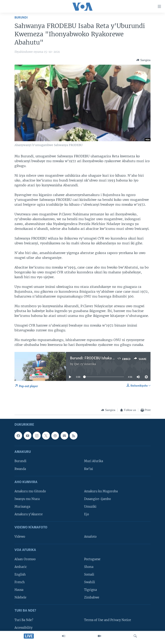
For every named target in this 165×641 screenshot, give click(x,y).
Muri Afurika (93, 461)
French (19, 582)
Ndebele (20, 597)
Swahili (89, 582)
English (20, 574)
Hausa (18, 590)
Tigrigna (90, 590)
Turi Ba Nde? (23, 620)
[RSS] (73, 435)
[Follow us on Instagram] (36, 435)
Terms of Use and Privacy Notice (107, 620)
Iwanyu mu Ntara (27, 499)
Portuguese (92, 559)
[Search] (135, 636)
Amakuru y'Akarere (28, 514)
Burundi (21, 17)
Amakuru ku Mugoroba (101, 491)
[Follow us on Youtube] (27, 435)
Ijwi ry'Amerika (85, 364)
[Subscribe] (64, 435)
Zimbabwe (91, 597)
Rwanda (20, 469)
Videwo (19, 536)
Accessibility (23, 627)
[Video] (99, 636)
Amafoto (90, 536)
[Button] (143, 60)
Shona (88, 566)
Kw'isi (88, 469)
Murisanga (22, 506)
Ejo (86, 514)
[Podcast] (55, 435)
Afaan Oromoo (25, 559)
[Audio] (64, 636)
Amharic (20, 566)
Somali (89, 574)
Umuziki (90, 506)
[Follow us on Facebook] (18, 435)
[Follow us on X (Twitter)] (46, 435)
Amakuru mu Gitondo (30, 491)
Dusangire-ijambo (97, 499)
